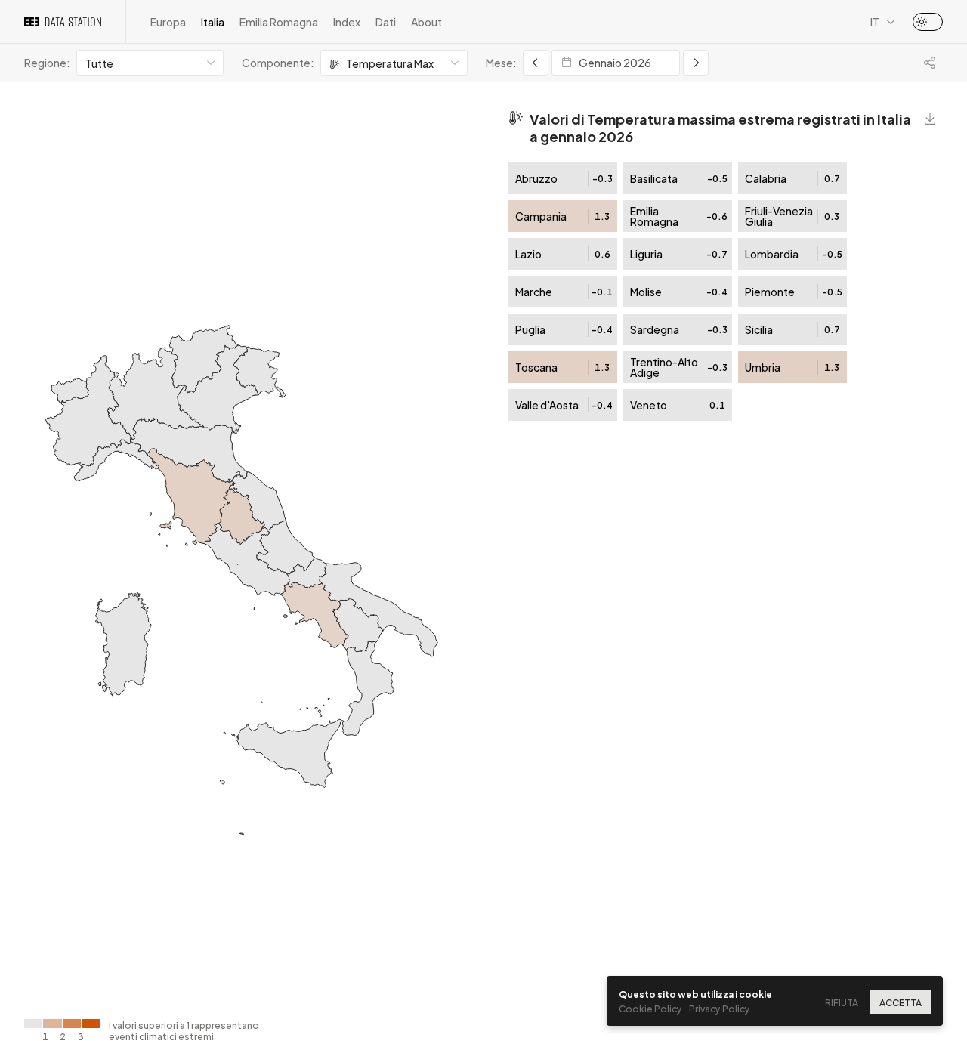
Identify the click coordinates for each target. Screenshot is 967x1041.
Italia (212, 21)
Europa (168, 21)
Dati (385, 21)
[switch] (927, 22)
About (426, 21)
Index (346, 21)
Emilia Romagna (278, 21)
